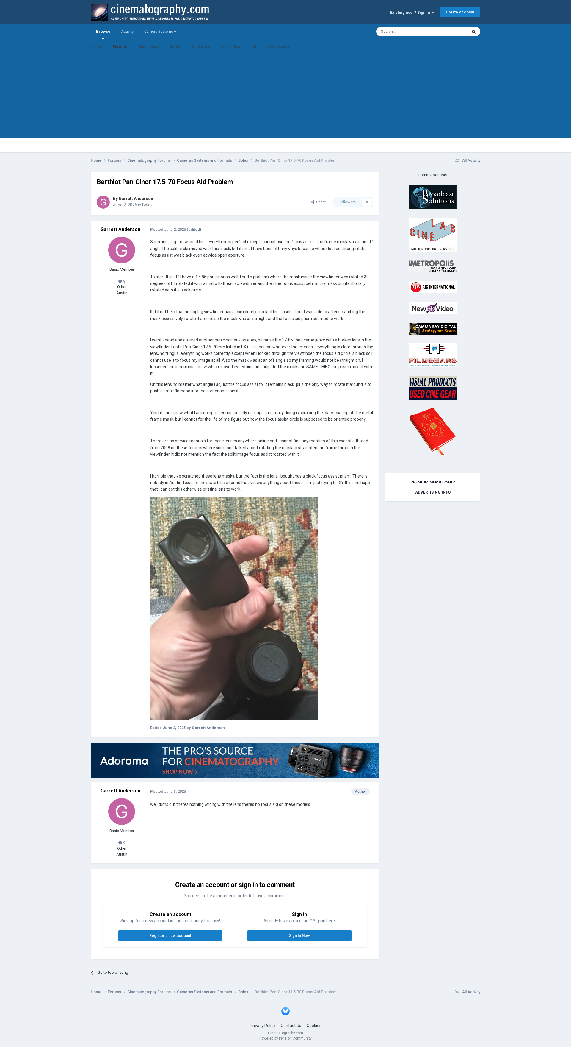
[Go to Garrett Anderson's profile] (103, 202)
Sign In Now (299, 935)
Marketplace (148, 46)
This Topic (451, 31)
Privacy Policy (262, 1025)
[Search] (473, 31)
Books (175, 46)
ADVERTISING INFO (433, 492)
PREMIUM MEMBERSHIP (432, 482)
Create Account (460, 12)
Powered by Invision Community (285, 1038)
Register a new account (170, 935)
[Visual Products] (433, 387)
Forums (120, 46)
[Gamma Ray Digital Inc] (433, 328)
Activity (127, 31)
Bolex (147, 204)
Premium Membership (272, 46)
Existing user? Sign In (411, 12)
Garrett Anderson (136, 198)
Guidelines (201, 46)
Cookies (314, 1025)
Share (320, 202)
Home (97, 46)
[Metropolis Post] (433, 266)
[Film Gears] (433, 355)
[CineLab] (433, 234)
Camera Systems (159, 31)
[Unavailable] (234, 608)
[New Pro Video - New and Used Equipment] (433, 307)
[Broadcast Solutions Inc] (433, 197)
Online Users (231, 46)
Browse (103, 31)
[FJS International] (433, 287)
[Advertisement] (285, 96)
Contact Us (291, 1025)
